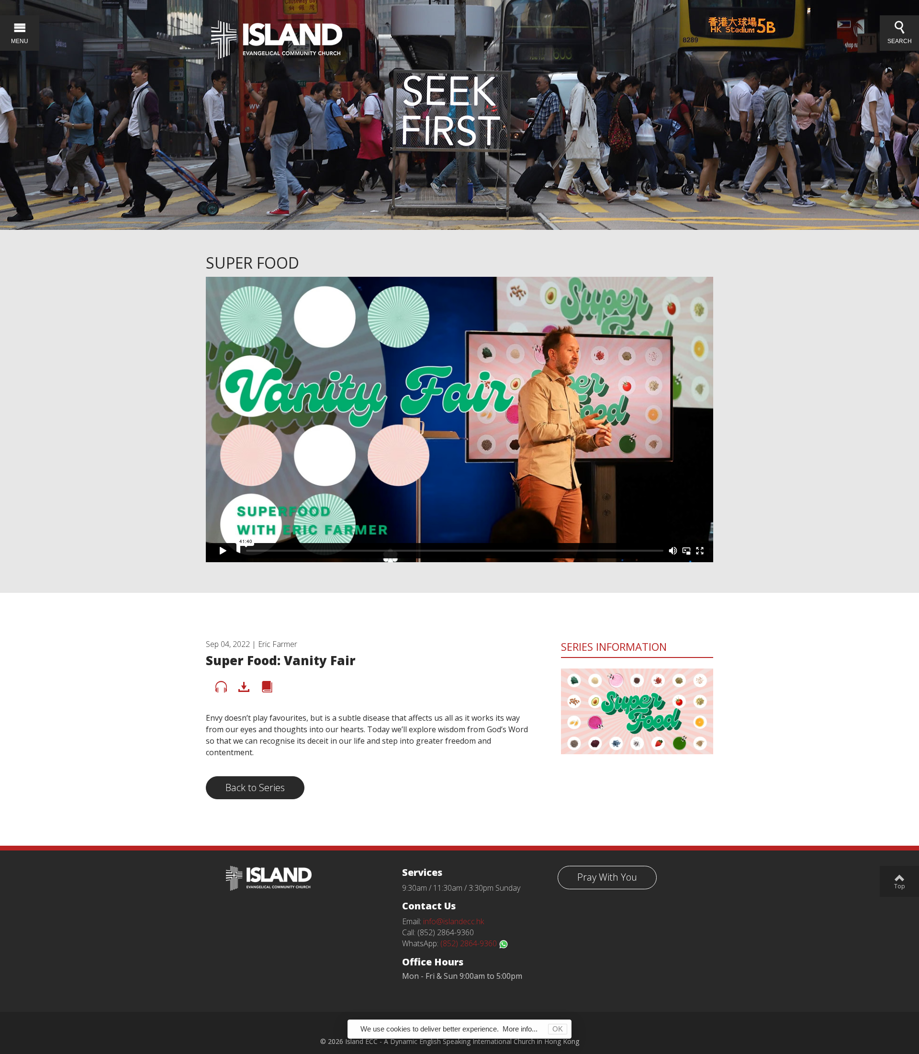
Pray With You (607, 877)
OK (557, 1029)
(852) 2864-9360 (469, 943)
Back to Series (255, 787)
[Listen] (221, 687)
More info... (520, 1029)
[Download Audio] (244, 687)
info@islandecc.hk (453, 921)
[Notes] (267, 687)
